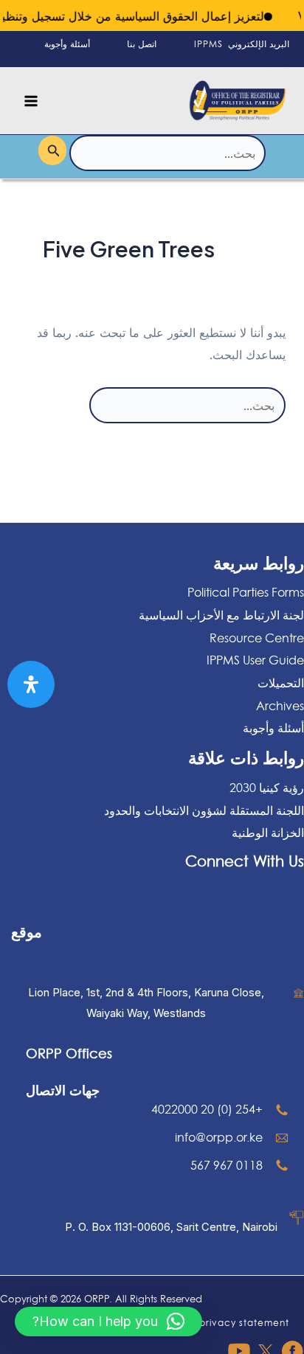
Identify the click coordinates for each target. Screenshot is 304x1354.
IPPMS (208, 43)
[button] (108, 1321)
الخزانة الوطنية (268, 832)
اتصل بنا (141, 43)
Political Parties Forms (245, 592)
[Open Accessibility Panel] (31, 684)
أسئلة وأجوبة (67, 43)
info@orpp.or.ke (219, 1137)
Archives (280, 705)
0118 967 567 (226, 1165)
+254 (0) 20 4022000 (207, 1109)
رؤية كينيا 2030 (266, 787)
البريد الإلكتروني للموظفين (258, 57)
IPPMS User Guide (255, 660)
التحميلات (281, 683)
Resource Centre (257, 638)
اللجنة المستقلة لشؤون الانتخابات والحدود (204, 810)
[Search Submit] (52, 150)
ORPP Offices (69, 1053)
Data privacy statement (230, 1322)
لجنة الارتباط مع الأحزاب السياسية (221, 615)
